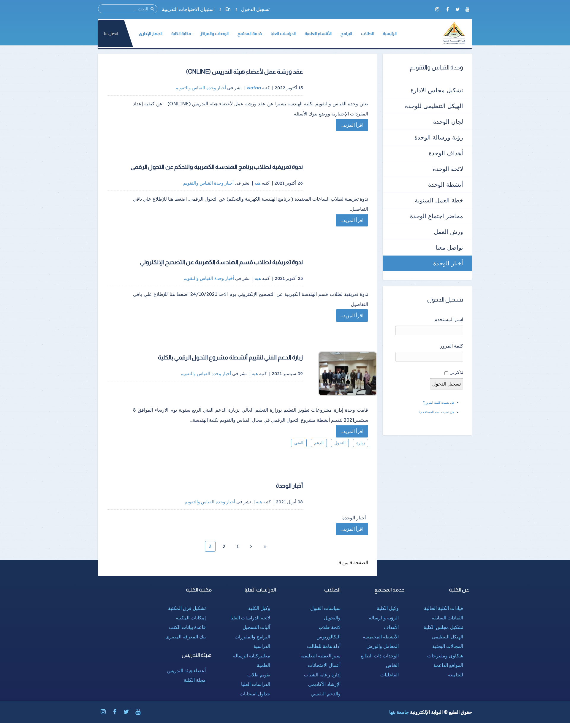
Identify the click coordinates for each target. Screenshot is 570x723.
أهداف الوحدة (446, 153)
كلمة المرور (451, 346)
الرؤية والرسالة (384, 618)
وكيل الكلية (388, 608)
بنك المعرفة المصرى (185, 637)
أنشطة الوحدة (445, 184)
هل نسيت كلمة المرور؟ (438, 402)
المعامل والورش (382, 646)
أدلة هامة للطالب (324, 646)
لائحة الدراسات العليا (250, 618)
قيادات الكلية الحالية (443, 608)
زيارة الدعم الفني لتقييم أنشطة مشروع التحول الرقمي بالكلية (230, 357)
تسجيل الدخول (255, 9)
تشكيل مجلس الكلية (443, 627)
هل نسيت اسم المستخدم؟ (436, 412)
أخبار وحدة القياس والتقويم (200, 88)
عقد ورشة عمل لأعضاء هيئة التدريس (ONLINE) (244, 71)
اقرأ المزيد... (352, 125)
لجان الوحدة (448, 121)
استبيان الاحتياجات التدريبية (188, 9)
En (228, 9)
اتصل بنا (111, 33)
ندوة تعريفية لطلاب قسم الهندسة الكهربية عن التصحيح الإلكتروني (221, 262)
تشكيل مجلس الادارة (437, 90)
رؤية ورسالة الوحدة (438, 137)
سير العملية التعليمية (320, 656)
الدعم (319, 442)
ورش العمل (448, 231)
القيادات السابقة (447, 618)
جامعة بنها (399, 712)
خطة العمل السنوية (439, 200)
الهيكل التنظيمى (447, 637)
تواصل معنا (449, 247)
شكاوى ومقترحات (445, 656)
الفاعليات (389, 675)
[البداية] (264, 546)
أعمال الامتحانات (324, 665)
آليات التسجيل (256, 627)
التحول (340, 442)
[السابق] (251, 546)
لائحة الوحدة (448, 168)
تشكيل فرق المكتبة (187, 608)
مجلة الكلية (195, 680)
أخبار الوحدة (289, 485)
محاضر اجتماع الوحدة (436, 216)
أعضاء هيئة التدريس (186, 670)
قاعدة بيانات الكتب (187, 627)
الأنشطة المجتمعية (381, 637)
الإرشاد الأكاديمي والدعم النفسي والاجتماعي (324, 693)
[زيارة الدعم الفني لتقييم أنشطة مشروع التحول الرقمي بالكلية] (344, 373)
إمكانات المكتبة (191, 618)
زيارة (360, 442)
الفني (298, 442)
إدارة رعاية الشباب (322, 675)
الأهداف (391, 627)
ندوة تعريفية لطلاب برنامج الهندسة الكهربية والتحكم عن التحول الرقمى (217, 167)
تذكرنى (456, 372)
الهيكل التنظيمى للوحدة (434, 106)
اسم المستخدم (448, 319)
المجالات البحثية (447, 646)
